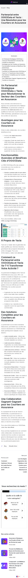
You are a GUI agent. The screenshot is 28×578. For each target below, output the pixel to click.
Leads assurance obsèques (12, 343)
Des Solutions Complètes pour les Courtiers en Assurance (13, 75)
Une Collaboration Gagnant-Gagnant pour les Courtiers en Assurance (14, 79)
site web (20, 253)
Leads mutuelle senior (10, 336)
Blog (8, 8)
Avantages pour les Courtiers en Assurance (13, 64)
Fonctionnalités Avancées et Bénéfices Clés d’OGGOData (14, 67)
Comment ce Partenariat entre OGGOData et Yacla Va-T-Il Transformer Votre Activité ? (14, 72)
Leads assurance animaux (12, 349)
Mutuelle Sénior (13, 446)
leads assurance (14, 109)
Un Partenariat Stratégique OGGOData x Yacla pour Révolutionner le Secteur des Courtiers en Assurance (12, 60)
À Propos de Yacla (7, 69)
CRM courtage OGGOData (9, 221)
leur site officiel (9, 427)
